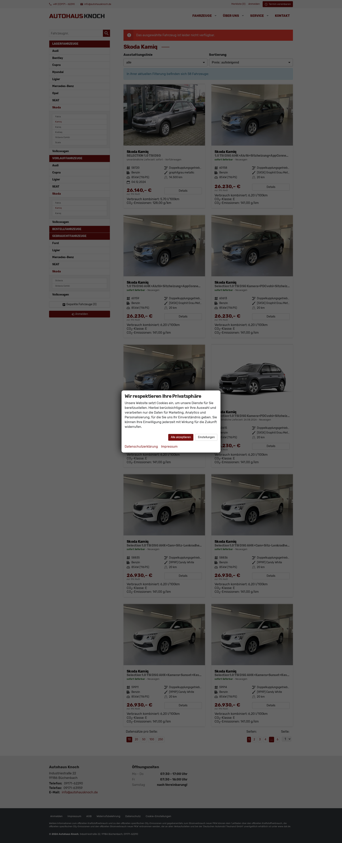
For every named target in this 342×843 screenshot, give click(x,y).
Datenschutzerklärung (141, 446)
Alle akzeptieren (181, 437)
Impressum (169, 446)
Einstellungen (206, 437)
